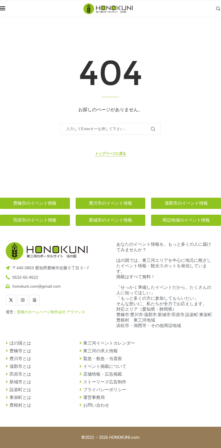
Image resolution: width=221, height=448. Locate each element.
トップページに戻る (110, 153)
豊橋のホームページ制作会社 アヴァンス (51, 312)
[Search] (218, 8)
